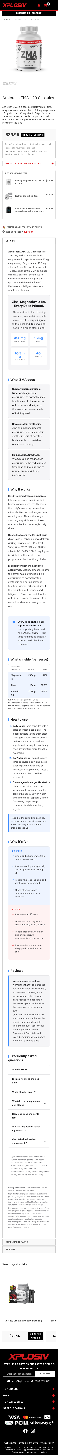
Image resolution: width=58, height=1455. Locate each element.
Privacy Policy (46, 1442)
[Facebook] (25, 1431)
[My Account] (40, 5)
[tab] (29, 241)
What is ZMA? (19, 1069)
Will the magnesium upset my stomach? (26, 1128)
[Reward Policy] (3, 227)
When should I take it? (24, 1092)
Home (7, 19)
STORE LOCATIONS (14, 1408)
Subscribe (45, 1373)
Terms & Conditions (27, 1442)
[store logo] (18, 5)
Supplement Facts (17, 1242)
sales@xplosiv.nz (20, 1381)
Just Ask (28, 232)
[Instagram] (33, 1431)
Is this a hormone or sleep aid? (25, 1081)
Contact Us (10, 1442)
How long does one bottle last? (25, 1116)
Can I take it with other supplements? (24, 1141)
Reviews (10, 1249)
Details (10, 240)
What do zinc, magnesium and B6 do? (26, 1103)
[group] (29, 1306)
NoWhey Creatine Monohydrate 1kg (23, 1320)
